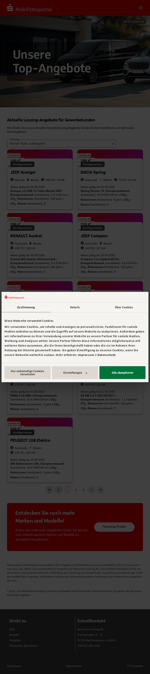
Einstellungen (72, 372)
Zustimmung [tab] (26, 307)
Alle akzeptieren (122, 372)
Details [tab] (75, 307)
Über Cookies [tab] (124, 307)
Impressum (86, 355)
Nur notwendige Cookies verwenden (27, 373)
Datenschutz (106, 355)
